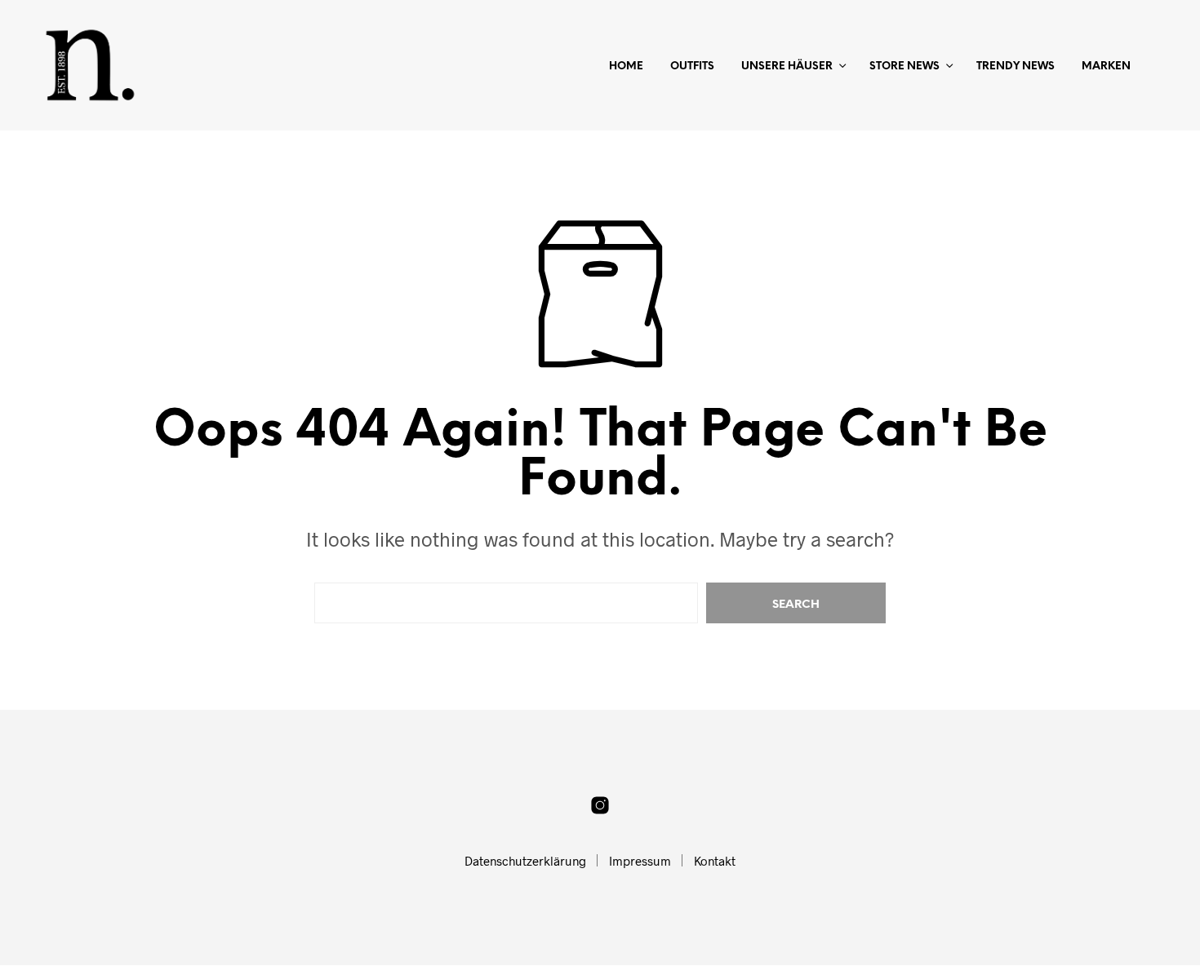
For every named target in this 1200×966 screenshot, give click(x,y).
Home (626, 66)
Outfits (692, 66)
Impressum (640, 860)
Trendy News (1015, 66)
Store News (904, 66)
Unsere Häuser (787, 66)
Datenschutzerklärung (525, 860)
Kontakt (715, 860)
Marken (1106, 66)
